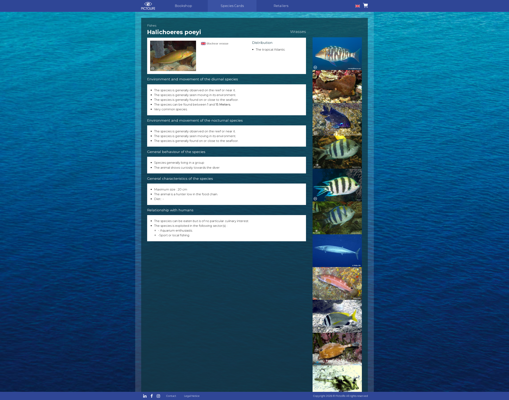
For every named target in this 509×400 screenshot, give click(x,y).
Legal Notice (192, 395)
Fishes (151, 25)
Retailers (281, 6)
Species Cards (232, 6)
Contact (171, 395)
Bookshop (183, 6)
